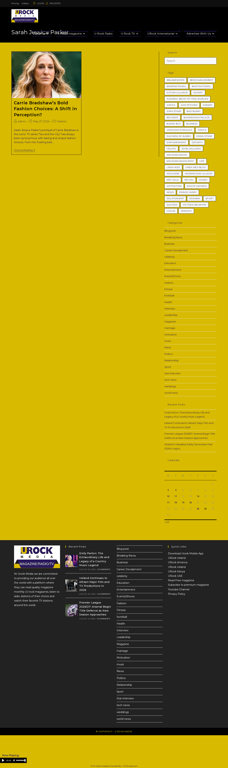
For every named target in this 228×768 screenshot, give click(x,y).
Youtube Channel (178, 589)
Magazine (173, 173)
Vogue (171, 211)
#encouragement (201, 80)
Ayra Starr (174, 111)
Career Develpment (176, 250)
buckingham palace (197, 117)
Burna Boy (174, 123)
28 (198, 508)
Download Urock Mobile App (185, 553)
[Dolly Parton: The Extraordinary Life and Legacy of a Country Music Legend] (71, 561)
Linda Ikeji (173, 167)
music (167, 340)
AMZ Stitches (189, 105)
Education (170, 263)
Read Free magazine (181, 580)
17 (168, 502)
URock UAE (175, 576)
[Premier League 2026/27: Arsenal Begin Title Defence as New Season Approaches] (71, 610)
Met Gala (173, 179)
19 (183, 502)
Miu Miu (189, 179)
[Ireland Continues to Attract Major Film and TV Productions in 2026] (71, 585)
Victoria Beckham (194, 204)
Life (202, 161)
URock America (177, 562)
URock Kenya (176, 571)
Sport (210, 198)
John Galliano (191, 148)
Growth (197, 142)
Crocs (202, 130)
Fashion (61, 121)
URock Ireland (177, 558)
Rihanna (194, 198)
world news (171, 392)
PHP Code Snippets (100, 766)
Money (203, 179)
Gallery (25, 3)
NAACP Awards (197, 186)
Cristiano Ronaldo (179, 130)
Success (172, 204)
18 (175, 502)
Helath (171, 148)
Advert (198, 92)
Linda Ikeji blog (195, 167)
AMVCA (171, 105)
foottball (169, 295)
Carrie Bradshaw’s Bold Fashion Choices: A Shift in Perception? (45, 108)
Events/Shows (172, 276)
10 (168, 496)
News (167, 347)
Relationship (175, 198)
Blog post (170, 230)
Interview (169, 308)
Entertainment (172, 269)
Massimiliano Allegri (198, 173)
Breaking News (173, 237)
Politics (168, 353)
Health (168, 302)
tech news (170, 379)
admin (22, 121)
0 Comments (103, 569)
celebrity (169, 256)
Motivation (174, 186)
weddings (170, 386)
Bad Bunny (194, 111)
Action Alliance (177, 92)
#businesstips (175, 80)
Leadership (170, 315)
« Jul (166, 522)
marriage (169, 327)
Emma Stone (204, 136)
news (170, 192)
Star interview (172, 373)
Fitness (168, 289)
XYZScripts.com (130, 766)
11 (175, 496)
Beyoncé (172, 117)
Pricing (15, 3)
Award (207, 105)
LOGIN (40, 3)
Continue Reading (24, 150)
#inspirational (176, 86)
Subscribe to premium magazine (188, 584)
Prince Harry (188, 192)
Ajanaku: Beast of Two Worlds (187, 98)
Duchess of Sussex (179, 136)
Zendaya (186, 211)
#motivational (201, 86)
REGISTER (55, 3)
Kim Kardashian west (180, 161)
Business (191, 123)
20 (190, 502)
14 (198, 496)
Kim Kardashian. (177, 154)
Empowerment (176, 142)
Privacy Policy (176, 593)
